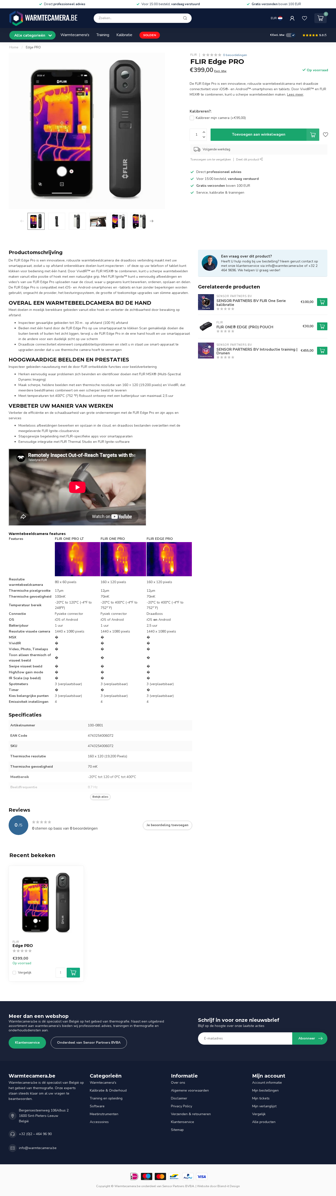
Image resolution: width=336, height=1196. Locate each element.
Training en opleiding (106, 1098)
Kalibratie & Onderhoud (108, 1090)
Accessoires (99, 1122)
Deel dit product (248, 159)
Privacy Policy (181, 1106)
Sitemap (177, 1129)
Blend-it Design (228, 1186)
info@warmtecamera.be (38, 1148)
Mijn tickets (261, 1098)
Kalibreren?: (201, 111)
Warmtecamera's (75, 34)
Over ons (178, 1082)
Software (97, 1106)
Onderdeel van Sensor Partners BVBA (89, 1042)
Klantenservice (27, 1042)
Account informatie (267, 1082)
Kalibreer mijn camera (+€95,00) (221, 118)
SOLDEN (149, 35)
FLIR (193, 55)
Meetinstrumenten (104, 1114)
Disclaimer (179, 1098)
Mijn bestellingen (265, 1090)
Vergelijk (24, 972)
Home (13, 47)
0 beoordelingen (235, 55)
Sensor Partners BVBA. (178, 1186)
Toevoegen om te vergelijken (210, 159)
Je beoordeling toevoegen (167, 825)
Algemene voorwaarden (190, 1090)
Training (102, 34)
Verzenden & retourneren (191, 1114)
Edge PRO (33, 47)
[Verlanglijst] (304, 18)
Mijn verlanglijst (264, 1106)
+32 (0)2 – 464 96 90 (35, 1134)
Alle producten (263, 1122)
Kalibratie (124, 34)
